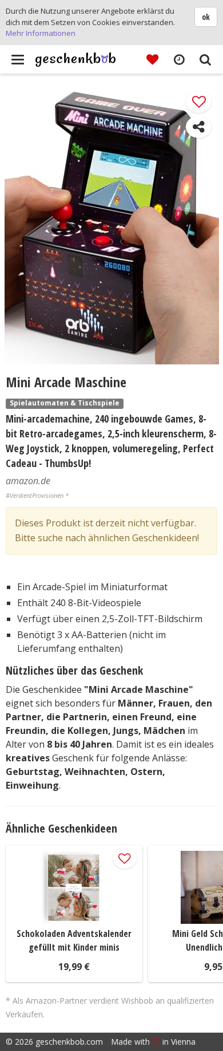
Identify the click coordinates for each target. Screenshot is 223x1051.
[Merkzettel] (152, 58)
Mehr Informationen (40, 33)
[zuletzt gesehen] (178, 58)
